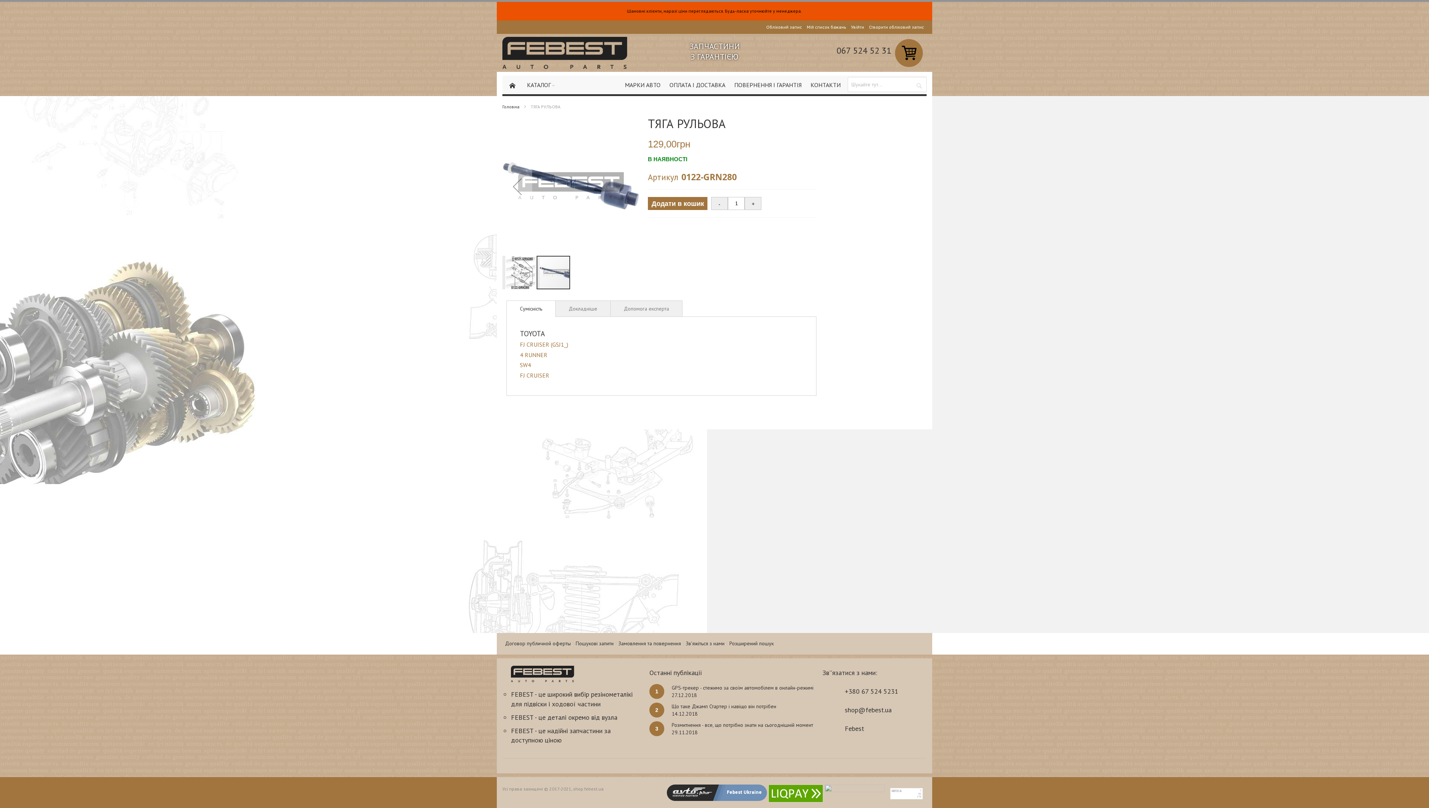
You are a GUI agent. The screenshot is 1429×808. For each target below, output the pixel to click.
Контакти (826, 85)
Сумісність (531, 308)
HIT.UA (897, 791)
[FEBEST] (564, 53)
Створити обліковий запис (896, 27)
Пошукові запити (595, 643)
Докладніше (583, 308)
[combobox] (887, 84)
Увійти (857, 27)
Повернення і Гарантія (768, 85)
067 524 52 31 (864, 50)
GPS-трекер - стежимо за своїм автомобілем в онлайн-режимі (742, 687)
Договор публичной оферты (538, 643)
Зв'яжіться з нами (705, 643)
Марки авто (643, 85)
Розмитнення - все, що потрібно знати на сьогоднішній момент (742, 725)
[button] (517, 186)
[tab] (531, 308)
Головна (511, 106)
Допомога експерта (646, 308)
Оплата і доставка (697, 85)
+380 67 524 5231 (871, 691)
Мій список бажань (826, 27)
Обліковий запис (784, 27)
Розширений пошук (751, 643)
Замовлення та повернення (649, 643)
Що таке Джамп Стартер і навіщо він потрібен (724, 706)
